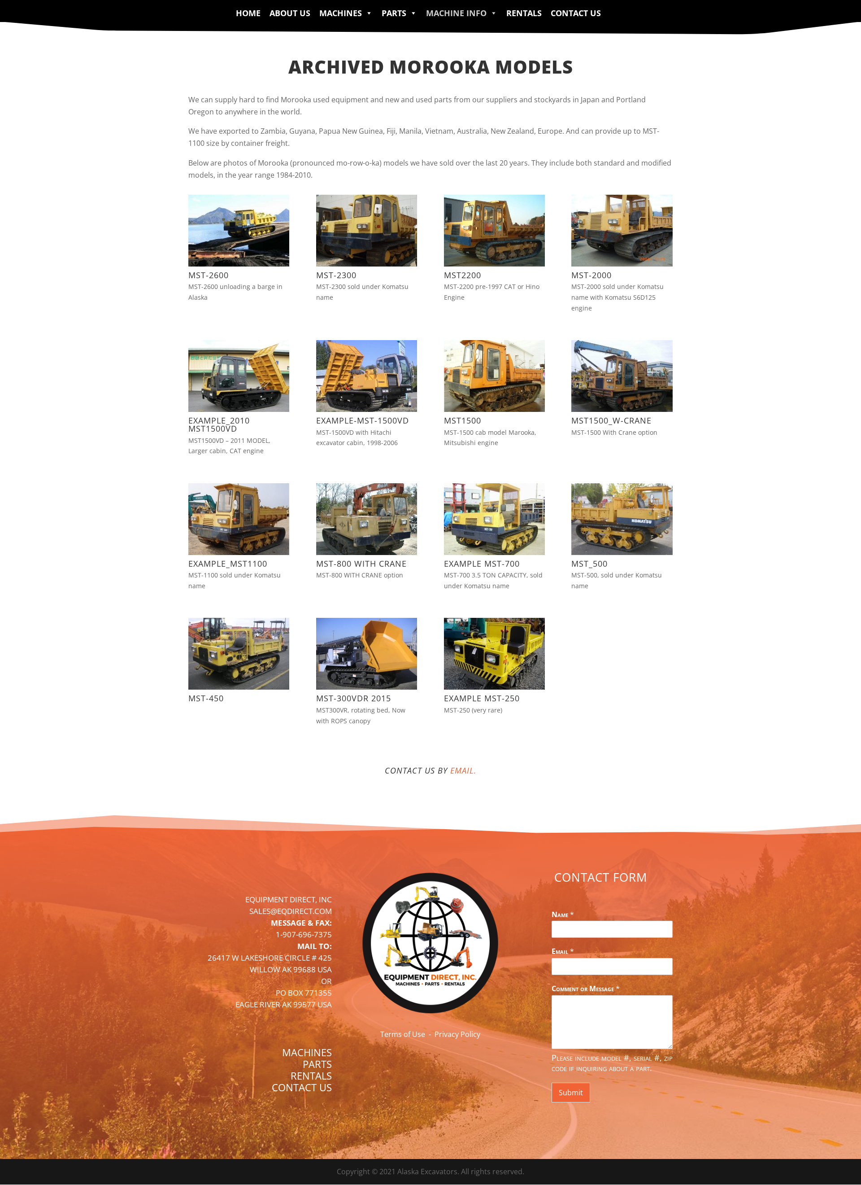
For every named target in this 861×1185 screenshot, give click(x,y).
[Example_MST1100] (238, 552)
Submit (571, 1093)
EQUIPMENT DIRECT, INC (288, 899)
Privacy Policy (457, 1034)
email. (463, 770)
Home (248, 13)
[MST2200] (494, 264)
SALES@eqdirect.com (290, 911)
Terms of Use (402, 1034)
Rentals (524, 13)
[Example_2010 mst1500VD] (238, 409)
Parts (394, 13)
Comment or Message (586, 988)
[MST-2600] (238, 264)
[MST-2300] (366, 264)
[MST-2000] (621, 264)
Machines (340, 13)
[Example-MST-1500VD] (366, 409)
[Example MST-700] (494, 552)
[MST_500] (621, 552)
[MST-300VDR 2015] (366, 687)
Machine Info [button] (456, 13)
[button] (367, 13)
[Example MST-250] (494, 687)
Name (563, 914)
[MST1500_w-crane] (621, 409)
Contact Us (576, 13)
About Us (290, 13)
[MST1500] (494, 409)
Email (563, 951)
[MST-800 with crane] (366, 552)
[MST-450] (238, 687)
